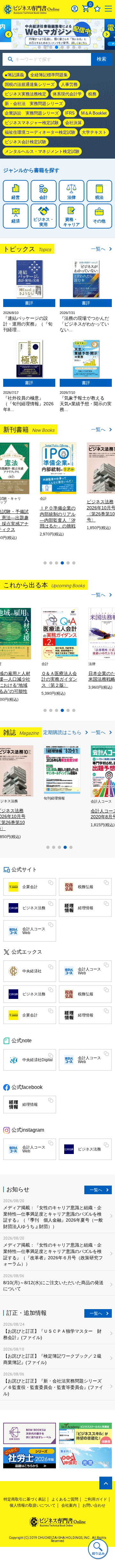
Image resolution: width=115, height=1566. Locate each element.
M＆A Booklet (94, 113)
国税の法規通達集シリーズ (30, 84)
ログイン (74, 8)
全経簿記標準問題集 (49, 74)
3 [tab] (50, 47)
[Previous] (8, 34)
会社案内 (69, 1505)
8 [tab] (79, 47)
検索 (101, 59)
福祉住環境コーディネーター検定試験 (40, 132)
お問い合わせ (93, 1505)
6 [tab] (68, 47)
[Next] (107, 34)
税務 (92, 94)
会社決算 (73, 122)
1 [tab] (39, 47)
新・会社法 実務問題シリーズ (34, 103)
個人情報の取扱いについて (33, 1505)
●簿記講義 (14, 74)
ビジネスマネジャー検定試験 (32, 122)
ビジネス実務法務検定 (25, 94)
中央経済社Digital (37, 1060)
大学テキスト (94, 132)
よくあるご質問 (64, 1499)
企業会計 (30, 887)
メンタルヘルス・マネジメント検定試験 (42, 151)
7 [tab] (73, 47)
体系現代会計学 (67, 94)
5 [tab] (62, 47)
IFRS (70, 113)
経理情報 (85, 908)
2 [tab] (45, 47)
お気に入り (97, 8)
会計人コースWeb (33, 931)
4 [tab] (56, 47)
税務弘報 (85, 887)
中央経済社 (32, 971)
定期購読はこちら (62, 732)
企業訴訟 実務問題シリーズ (32, 113)
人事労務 (69, 84)
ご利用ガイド (95, 1499)
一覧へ (98, 248)
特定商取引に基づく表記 (25, 1499)
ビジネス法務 (33, 908)
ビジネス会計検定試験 (25, 141)
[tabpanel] (58, 34)
